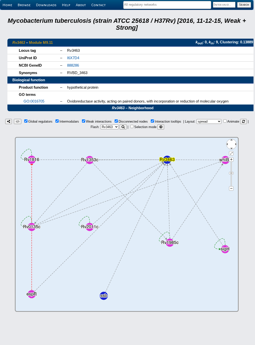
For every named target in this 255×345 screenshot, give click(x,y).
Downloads (46, 5)
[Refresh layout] (243, 121)
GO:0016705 (34, 101)
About (81, 5)
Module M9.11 (41, 42)
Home (7, 5)
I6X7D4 (73, 58)
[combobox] (167, 5)
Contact (98, 5)
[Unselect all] (160, 127)
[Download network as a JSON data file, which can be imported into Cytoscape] (17, 121)
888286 (73, 65)
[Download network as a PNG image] (8, 121)
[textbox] (167, 4)
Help (66, 5)
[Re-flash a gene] (123, 127)
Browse (24, 5)
